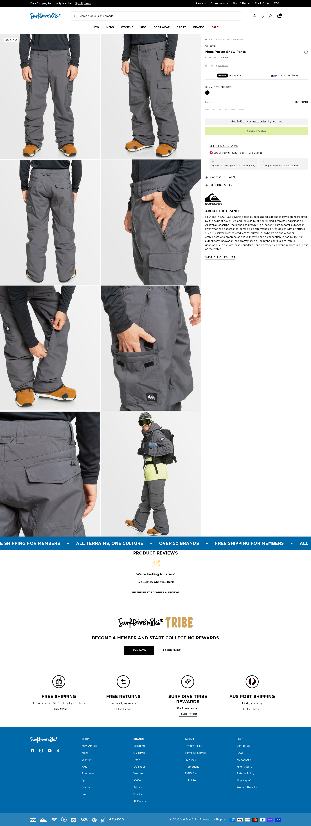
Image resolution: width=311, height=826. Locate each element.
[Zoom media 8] (151, 474)
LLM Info (190, 780)
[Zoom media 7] (50, 474)
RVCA (137, 780)
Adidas (137, 787)
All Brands (139, 801)
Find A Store (244, 767)
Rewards (201, 3)
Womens (87, 760)
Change (258, 153)
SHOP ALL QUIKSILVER (220, 257)
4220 (234, 153)
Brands (86, 787)
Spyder (137, 794)
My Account (243, 760)
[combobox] (156, 16)
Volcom (138, 773)
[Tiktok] (58, 751)
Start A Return (242, 3)
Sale (84, 794)
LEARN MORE (59, 709)
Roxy (136, 760)
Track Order (262, 3)
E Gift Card (192, 773)
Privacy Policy (193, 746)
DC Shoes (139, 767)
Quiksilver (210, 46)
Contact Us (243, 746)
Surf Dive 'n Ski (189, 819)
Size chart (301, 102)
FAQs (277, 3)
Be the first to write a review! (155, 592)
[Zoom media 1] (50, 96)
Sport (85, 780)
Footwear (88, 773)
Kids (84, 767)
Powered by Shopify (212, 819)
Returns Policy (245, 773)
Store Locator (219, 3)
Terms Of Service (195, 753)
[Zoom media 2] (151, 96)
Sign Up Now (83, 3)
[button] (270, 16)
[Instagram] (41, 751)
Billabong (139, 746)
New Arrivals (89, 746)
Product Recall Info (248, 787)
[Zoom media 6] (151, 348)
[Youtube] (50, 751)
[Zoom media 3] (50, 222)
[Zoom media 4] (151, 222)
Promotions (192, 767)
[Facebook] (32, 751)
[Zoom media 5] (50, 348)
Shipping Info (244, 780)
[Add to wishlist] (306, 52)
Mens (85, 753)
